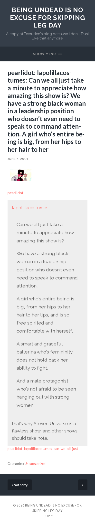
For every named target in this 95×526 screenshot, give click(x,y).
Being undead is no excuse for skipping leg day (47, 17)
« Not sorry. (19, 485)
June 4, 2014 (18, 159)
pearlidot (15, 192)
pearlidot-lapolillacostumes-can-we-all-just (43, 448)
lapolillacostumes (30, 207)
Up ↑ (49, 516)
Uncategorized (35, 464)
